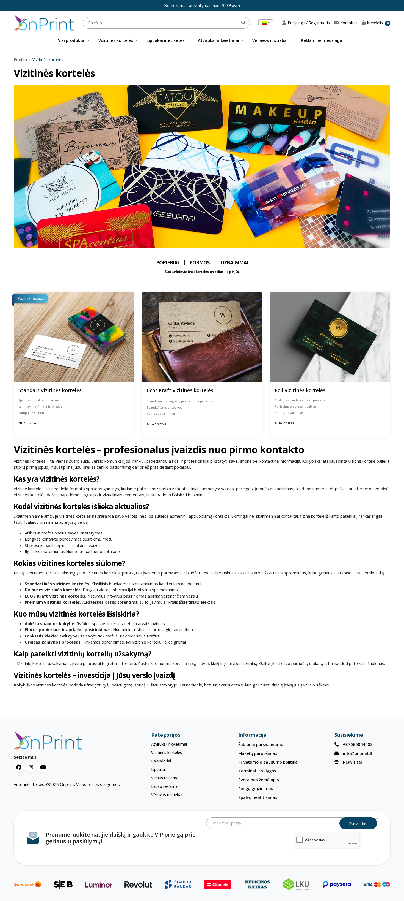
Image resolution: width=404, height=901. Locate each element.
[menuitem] (74, 40)
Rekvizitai (352, 762)
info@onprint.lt (358, 753)
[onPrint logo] (69, 741)
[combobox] (265, 22)
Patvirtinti (358, 823)
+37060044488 (358, 744)
